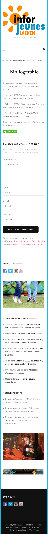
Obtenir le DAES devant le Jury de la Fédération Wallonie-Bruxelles (24, 351)
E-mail (6, 201)
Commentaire (9, 159)
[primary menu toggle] (4, 50)
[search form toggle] (44, 49)
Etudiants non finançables (29, 334)
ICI (15, 125)
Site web (7, 214)
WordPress (34, 530)
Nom (5, 187)
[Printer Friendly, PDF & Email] (10, 131)
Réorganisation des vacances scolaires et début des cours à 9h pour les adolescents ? (23, 420)
